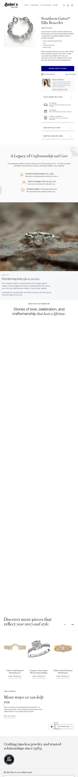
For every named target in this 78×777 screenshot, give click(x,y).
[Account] (68, 5)
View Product (15, 676)
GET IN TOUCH (10, 716)
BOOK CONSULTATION (59, 89)
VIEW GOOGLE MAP (63, 726)
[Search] (64, 5)
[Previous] (65, 624)
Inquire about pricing (58, 68)
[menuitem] (56, 5)
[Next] (72, 624)
